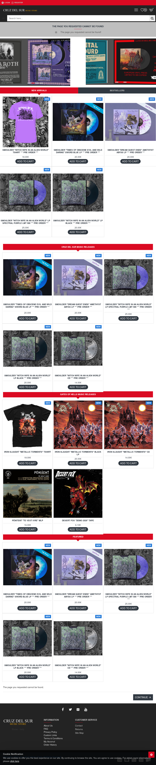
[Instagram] (78, 709)
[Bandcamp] (93, 709)
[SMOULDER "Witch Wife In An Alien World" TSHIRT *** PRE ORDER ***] (25, 122)
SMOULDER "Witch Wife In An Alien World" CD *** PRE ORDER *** (78, 376)
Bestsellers (117, 90)
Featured (78, 536)
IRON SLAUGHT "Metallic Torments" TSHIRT (27, 452)
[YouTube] (86, 709)
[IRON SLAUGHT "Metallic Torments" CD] (128, 425)
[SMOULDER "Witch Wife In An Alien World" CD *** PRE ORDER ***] (78, 348)
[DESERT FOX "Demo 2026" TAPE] (78, 493)
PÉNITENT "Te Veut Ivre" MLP (27, 520)
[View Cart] (151, 9)
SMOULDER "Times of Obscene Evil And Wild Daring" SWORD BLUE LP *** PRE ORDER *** (78, 151)
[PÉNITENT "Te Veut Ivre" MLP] (27, 493)
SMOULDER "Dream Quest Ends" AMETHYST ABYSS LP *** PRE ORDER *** (131, 151)
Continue (141, 697)
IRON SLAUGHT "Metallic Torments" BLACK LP (78, 453)
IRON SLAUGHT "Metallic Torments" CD (128, 452)
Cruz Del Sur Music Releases (78, 246)
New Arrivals (39, 90)
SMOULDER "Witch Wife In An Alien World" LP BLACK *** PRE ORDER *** (78, 221)
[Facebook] (63, 709)
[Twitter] (70, 709)
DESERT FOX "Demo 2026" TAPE (78, 520)
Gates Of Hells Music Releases (78, 394)
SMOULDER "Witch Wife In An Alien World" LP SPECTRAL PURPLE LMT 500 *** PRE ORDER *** (25, 221)
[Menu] (136, 9)
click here (14, 761)
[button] (25, 161)
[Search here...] (152, 18)
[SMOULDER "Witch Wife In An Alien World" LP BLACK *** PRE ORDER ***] (78, 192)
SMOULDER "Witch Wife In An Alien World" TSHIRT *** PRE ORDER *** (25, 151)
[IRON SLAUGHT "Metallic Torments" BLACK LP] (78, 425)
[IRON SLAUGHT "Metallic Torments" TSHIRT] (27, 425)
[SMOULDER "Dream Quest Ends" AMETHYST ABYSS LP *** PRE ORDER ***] (130, 122)
